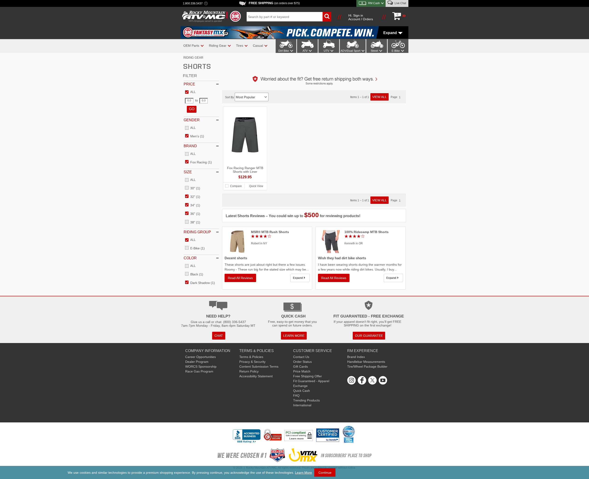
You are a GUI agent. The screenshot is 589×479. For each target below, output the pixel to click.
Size (188, 172)
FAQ (296, 395)
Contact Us (301, 357)
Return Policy (249, 371)
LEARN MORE (293, 336)
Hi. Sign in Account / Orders (360, 17)
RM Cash (374, 3)
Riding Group (197, 232)
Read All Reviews (240, 278)
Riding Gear (193, 57)
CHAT (218, 336)
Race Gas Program (199, 371)
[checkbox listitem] (190, 92)
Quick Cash (301, 390)
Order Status (302, 362)
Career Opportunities (200, 357)
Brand (190, 146)
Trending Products (306, 400)
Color (190, 258)
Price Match (301, 371)
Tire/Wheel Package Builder (367, 366)
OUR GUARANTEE (369, 336)
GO (191, 109)
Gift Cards (300, 366)
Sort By (230, 97)
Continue (325, 472)
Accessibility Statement (256, 376)
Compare (236, 186)
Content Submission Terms (258, 366)
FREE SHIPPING (274, 3)
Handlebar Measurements (366, 362)
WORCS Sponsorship (201, 366)
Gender (192, 120)
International (302, 405)
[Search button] (327, 16)
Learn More (303, 472)
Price (189, 84)
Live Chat (400, 3)
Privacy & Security (252, 362)
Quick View (256, 186)
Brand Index (356, 357)
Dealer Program (196, 362)
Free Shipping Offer (307, 376)
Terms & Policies (251, 357)
